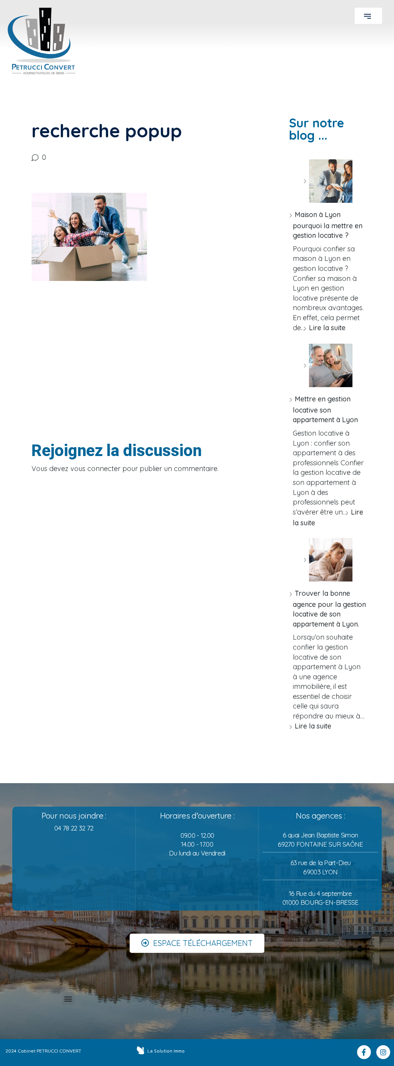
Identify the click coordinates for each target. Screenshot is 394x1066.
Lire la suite (327, 327)
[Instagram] (383, 1052)
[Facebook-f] (364, 1052)
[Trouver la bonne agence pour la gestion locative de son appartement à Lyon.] (327, 559)
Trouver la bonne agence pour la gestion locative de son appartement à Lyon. (329, 608)
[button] (368, 16)
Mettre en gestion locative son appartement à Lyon (325, 409)
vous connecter (95, 468)
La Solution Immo (166, 1051)
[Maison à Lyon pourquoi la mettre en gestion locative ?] (327, 181)
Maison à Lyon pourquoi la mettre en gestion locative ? (327, 225)
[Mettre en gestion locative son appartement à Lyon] (327, 365)
